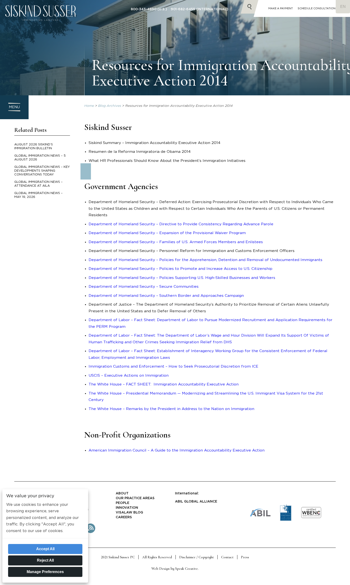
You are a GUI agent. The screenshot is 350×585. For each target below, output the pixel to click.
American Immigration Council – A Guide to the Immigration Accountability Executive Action (177, 450)
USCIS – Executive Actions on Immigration (129, 375)
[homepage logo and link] (40, 25)
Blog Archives (109, 106)
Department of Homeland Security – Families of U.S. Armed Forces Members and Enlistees (176, 242)
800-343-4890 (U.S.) (149, 9)
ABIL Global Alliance (196, 501)
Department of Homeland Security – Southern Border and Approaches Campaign (166, 296)
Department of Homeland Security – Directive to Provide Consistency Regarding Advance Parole (181, 224)
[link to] (311, 517)
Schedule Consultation (316, 8)
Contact (227, 557)
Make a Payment (280, 8)
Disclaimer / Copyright (196, 557)
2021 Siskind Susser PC (118, 557)
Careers (124, 517)
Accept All (45, 549)
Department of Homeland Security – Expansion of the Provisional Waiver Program (167, 233)
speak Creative (186, 568)
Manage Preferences (45, 572)
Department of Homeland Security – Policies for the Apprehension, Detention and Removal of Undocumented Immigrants (205, 260)
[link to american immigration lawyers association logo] (285, 520)
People (122, 503)
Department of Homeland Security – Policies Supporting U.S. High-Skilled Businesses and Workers (182, 278)
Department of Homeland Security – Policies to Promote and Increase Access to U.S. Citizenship (180, 269)
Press (245, 557)
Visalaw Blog (129, 512)
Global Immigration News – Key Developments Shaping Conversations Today (42, 170)
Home (89, 106)
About (122, 493)
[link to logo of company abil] (260, 515)
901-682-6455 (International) (199, 9)
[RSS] (90, 532)
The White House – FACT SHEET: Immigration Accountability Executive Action (164, 384)
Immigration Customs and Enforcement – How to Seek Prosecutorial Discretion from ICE (173, 366)
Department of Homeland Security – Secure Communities (144, 286)
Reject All (45, 560)
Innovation (127, 507)
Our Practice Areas (135, 498)
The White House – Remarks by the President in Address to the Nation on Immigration (171, 409)
